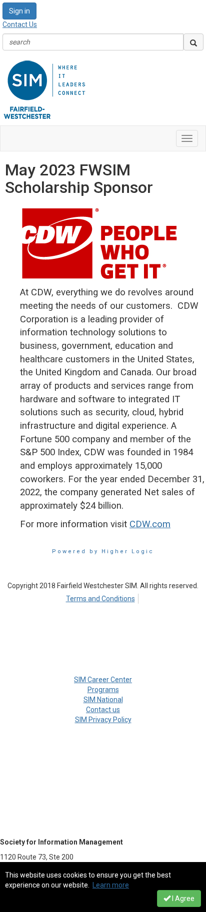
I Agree (182, 899)
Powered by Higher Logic (103, 551)
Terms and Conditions (100, 599)
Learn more (110, 885)
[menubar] (102, 597)
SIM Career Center (103, 680)
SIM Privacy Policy (103, 720)
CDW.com (150, 524)
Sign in (19, 11)
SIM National (103, 700)
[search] (194, 41)
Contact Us (19, 24)
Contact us (103, 710)
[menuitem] (102, 597)
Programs (103, 690)
